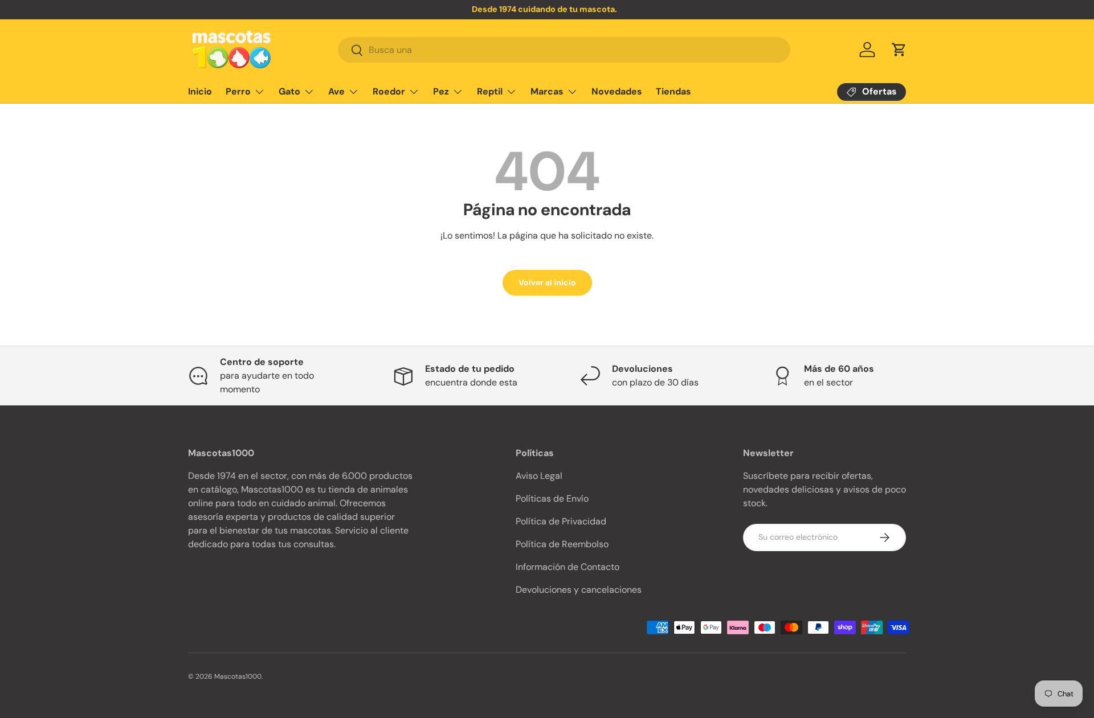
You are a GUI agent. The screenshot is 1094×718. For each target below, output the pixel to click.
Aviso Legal (539, 476)
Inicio (200, 91)
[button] (899, 49)
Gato (289, 91)
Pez (441, 91)
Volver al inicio (547, 282)
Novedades (616, 91)
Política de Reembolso (562, 544)
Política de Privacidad (561, 521)
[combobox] (564, 50)
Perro (238, 91)
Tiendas (673, 91)
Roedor (389, 91)
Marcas (547, 91)
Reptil (490, 91)
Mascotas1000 (238, 676)
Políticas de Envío (552, 498)
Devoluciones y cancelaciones (579, 590)
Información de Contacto (567, 567)
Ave (336, 91)
